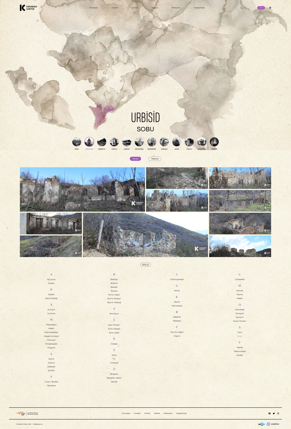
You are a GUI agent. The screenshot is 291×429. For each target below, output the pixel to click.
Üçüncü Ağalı (176, 332)
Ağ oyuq (51, 279)
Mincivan (51, 340)
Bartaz (114, 291)
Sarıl (240, 332)
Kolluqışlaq (177, 306)
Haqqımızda (199, 8)
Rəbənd (177, 317)
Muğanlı (51, 348)
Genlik (177, 291)
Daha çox (145, 264)
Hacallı (239, 291)
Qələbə (155, 8)
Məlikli (51, 328)
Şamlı (51, 359)
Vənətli (239, 355)
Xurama (51, 313)
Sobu (239, 336)
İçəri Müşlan (114, 325)
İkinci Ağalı (114, 333)
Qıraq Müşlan (239, 321)
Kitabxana (176, 8)
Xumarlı (51, 310)
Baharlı (114, 283)
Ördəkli (114, 344)
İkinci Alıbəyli (114, 329)
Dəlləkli (51, 294)
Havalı (240, 294)
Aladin (51, 283)
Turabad (114, 363)
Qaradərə (239, 310)
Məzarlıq (154, 159)
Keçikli (177, 302)
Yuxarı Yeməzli (51, 382)
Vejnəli (240, 347)
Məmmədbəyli (51, 332)
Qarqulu (240, 317)
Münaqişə (93, 8)
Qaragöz (239, 313)
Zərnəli (114, 382)
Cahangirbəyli (177, 279)
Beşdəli (114, 287)
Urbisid (135, 8)
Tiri (114, 359)
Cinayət (115, 8)
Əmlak (135, 159)
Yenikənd (51, 386)
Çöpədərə (240, 279)
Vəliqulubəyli (240, 351)
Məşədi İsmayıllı (51, 336)
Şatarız (51, 363)
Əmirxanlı (114, 314)
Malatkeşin (51, 325)
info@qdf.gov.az (38, 424)
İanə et (261, 7)
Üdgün (177, 336)
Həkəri (240, 298)
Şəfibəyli (51, 367)
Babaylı (114, 279)
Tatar (114, 355)
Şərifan (51, 370)
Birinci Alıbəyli (114, 299)
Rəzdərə (177, 321)
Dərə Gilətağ (51, 298)
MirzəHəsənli (51, 344)
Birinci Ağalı (114, 295)
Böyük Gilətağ (114, 302)
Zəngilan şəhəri (114, 378)
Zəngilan (114, 374)
